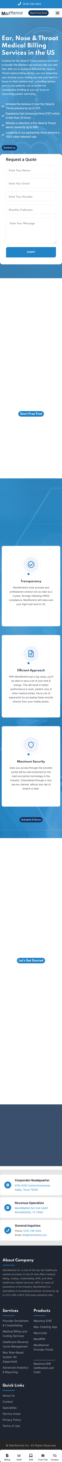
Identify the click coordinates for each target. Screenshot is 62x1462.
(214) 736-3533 (32, 3)
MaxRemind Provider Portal (43, 1347)
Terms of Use (11, 1426)
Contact (8, 1401)
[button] (57, 13)
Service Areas (11, 1413)
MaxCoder (40, 1333)
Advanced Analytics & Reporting (15, 1370)
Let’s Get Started (31, 960)
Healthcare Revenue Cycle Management (15, 1344)
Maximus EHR (42, 1321)
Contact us (9, 148)
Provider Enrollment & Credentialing (15, 1323)
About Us (9, 1395)
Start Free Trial (38, 13)
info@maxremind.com (34, 1234)
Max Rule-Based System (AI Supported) (13, 1357)
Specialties (10, 1407)
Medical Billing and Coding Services (15, 1334)
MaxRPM (39, 1339)
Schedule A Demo (31, 820)
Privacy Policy (12, 1420)
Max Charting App (45, 1327)
